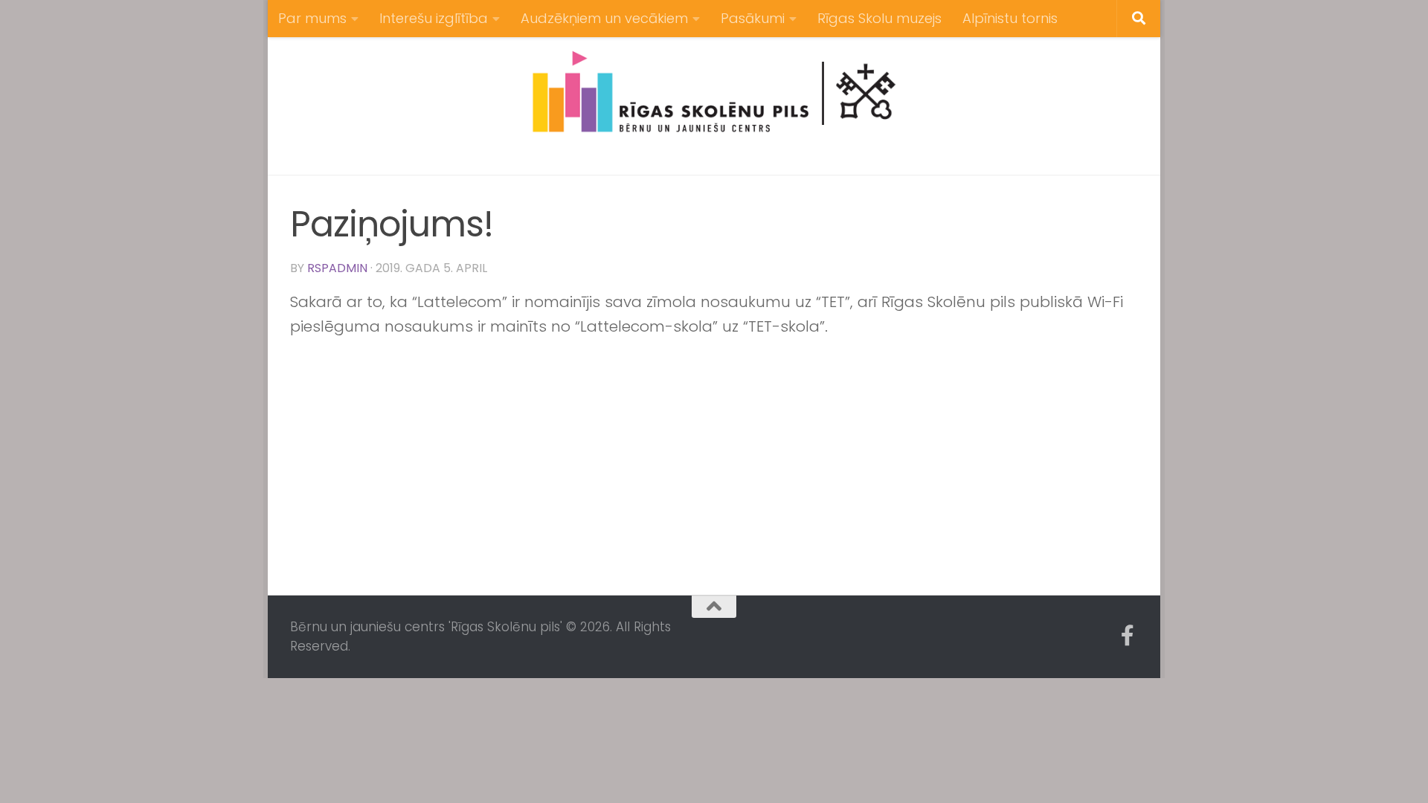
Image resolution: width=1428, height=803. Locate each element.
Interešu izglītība (433, 18)
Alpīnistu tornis (1010, 18)
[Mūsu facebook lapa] (1127, 635)
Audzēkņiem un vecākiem (604, 18)
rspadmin (337, 268)
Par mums (312, 18)
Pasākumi (753, 18)
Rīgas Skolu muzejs (879, 18)
